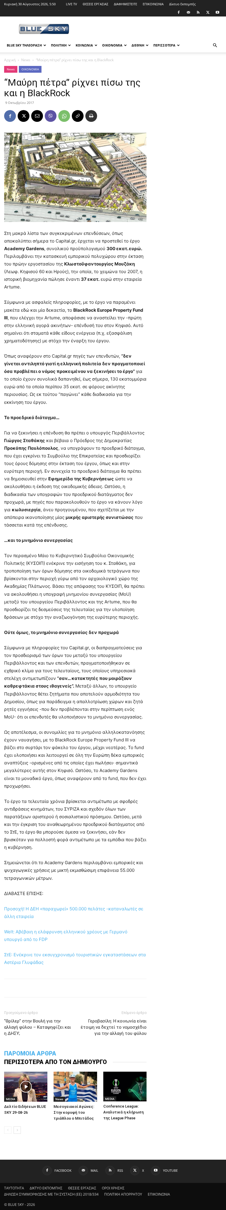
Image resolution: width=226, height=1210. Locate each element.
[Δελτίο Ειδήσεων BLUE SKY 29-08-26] (25, 1086)
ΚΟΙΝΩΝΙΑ (84, 45)
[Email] (37, 116)
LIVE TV (71, 4)
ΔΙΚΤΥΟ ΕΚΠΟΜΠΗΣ (46, 1188)
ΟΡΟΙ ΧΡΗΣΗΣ (113, 1188)
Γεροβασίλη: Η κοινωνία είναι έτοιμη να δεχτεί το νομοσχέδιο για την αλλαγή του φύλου (114, 1027)
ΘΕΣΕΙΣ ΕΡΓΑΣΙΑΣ (95, 4)
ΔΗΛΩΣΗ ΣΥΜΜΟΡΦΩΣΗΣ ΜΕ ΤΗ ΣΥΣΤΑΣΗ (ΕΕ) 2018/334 (51, 1194)
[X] (207, 12)
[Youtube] (217, 12)
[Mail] (188, 12)
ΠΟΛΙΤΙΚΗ (59, 45)
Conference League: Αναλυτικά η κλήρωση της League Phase (123, 1112)
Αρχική (10, 59)
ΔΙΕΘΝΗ (138, 45)
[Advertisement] (153, 29)
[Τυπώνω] (91, 116)
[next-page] (17, 1130)
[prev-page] (7, 1130)
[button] (215, 45)
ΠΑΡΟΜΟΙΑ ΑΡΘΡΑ (30, 1053)
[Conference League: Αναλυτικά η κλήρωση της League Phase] (125, 1086)
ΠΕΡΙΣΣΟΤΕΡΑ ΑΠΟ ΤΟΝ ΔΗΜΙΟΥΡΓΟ (55, 1061)
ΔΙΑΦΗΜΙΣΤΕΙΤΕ (125, 4)
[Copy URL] (78, 116)
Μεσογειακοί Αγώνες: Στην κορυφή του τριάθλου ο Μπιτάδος (74, 1112)
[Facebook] (178, 12)
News (25, 59)
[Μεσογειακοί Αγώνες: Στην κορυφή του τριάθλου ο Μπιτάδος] (75, 1086)
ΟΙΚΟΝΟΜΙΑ (112, 45)
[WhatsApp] (64, 116)
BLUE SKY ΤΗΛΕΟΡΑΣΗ (24, 45)
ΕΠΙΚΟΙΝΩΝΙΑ (153, 4)
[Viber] (50, 116)
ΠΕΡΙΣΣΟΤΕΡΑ (164, 45)
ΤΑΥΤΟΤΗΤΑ (14, 1188)
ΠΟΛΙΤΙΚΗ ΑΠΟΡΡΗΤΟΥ (123, 1194)
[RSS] (198, 12)
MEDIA (10, 1099)
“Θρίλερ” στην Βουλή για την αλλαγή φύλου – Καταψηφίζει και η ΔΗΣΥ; (37, 1027)
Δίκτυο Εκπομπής (182, 4)
